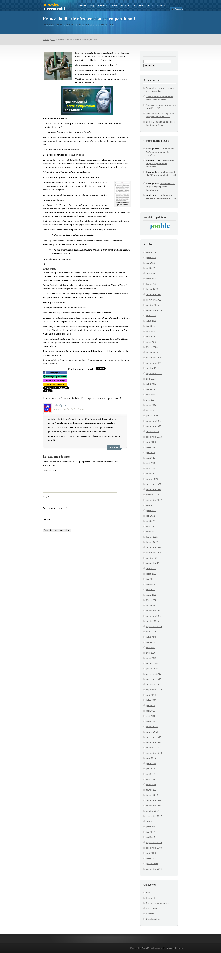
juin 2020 (150, 642)
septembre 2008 (154, 848)
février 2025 (152, 347)
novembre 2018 (153, 742)
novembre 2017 (153, 805)
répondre (113, 447)
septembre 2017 (154, 816)
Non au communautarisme (158, 903)
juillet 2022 (151, 510)
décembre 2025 (153, 294)
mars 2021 (151, 595)
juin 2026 (150, 263)
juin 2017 (150, 832)
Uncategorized (153, 919)
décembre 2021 (153, 547)
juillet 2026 (151, 257)
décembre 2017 (153, 800)
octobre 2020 (152, 621)
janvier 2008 (152, 863)
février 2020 (152, 663)
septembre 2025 (154, 310)
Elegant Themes (175, 948)
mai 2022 (150, 521)
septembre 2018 (154, 753)
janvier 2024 (152, 415)
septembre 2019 (154, 689)
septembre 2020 (154, 626)
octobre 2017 (152, 811)
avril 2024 (150, 400)
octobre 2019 (152, 684)
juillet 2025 (151, 321)
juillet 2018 (151, 763)
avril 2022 (150, 526)
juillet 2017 (151, 826)
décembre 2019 (153, 674)
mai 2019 (150, 711)
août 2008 (151, 853)
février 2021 (152, 600)
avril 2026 (150, 273)
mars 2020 (151, 658)
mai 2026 (150, 268)
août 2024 (151, 379)
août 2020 (151, 632)
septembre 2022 (154, 500)
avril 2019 (150, 716)
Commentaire (49, 470)
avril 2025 (150, 336)
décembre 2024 (153, 358)
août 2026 (151, 252)
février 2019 (152, 726)
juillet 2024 (151, 384)
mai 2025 (150, 331)
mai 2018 (150, 774)
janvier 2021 (152, 605)
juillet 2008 (151, 858)
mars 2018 (151, 784)
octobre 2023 (152, 431)
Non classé (151, 908)
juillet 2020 (151, 637)
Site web (47, 519)
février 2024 (152, 410)
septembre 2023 (154, 437)
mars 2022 (151, 531)
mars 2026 (151, 278)
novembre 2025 (153, 300)
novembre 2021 (153, 552)
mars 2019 (151, 721)
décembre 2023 (153, 421)
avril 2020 (150, 653)
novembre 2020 (153, 616)
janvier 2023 (152, 479)
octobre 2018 (152, 747)
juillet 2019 (151, 700)
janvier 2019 (152, 732)
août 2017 (151, 821)
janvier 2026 (152, 289)
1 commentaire (105, 24)
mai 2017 (150, 837)
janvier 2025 (152, 352)
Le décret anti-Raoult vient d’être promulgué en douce (68, 132)
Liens (150, 5)
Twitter (114, 5)
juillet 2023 (151, 447)
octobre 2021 (152, 558)
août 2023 (151, 442)
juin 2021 (150, 579)
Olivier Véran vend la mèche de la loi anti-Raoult (66, 172)
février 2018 (152, 790)
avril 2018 (150, 779)
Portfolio (150, 914)
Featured (150, 898)
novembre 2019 (153, 679)
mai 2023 (150, 458)
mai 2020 (150, 647)
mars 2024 (151, 405)
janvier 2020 (152, 668)
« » (160, 152)
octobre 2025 (152, 305)
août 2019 (151, 695)
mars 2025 (151, 342)
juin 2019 (150, 705)
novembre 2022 (153, 489)
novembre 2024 (153, 363)
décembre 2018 (153, 737)
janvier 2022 (152, 542)
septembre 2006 (154, 869)
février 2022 (152, 537)
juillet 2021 (151, 574)
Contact (161, 5)
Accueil (82, 5)
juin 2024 (150, 389)
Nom (46, 497)
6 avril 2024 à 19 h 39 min (69, 409)
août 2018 (151, 758)
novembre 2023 (153, 426)
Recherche (179, 9)
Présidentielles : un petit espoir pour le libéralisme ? (160, 163)
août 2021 (151, 568)
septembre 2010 (154, 842)
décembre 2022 (153, 484)
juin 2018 (150, 769)
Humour (125, 5)
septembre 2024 (154, 373)
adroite (60, 24)
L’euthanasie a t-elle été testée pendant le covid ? (161, 175)
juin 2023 (150, 452)
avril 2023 (150, 463)
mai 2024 (150, 394)
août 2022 (151, 505)
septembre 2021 (154, 563)
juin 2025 (150, 326)
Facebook (102, 5)
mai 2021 (150, 584)
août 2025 (151, 315)
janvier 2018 (152, 795)
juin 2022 (150, 516)
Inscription (138, 5)
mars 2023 (151, 468)
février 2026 (152, 284)
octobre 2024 (152, 368)
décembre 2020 (153, 610)
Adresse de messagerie (55, 508)
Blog (92, 5)
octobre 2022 (152, 495)
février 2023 (152, 473)
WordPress (147, 948)
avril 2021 (150, 589)
